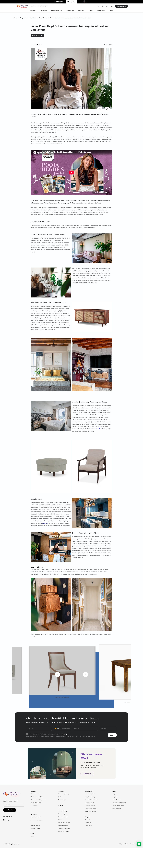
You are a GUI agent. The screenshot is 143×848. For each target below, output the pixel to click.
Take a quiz (87, 774)
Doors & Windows (56, 10)
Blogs (113, 794)
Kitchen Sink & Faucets (64, 822)
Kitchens (33, 10)
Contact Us (88, 822)
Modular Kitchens (35, 794)
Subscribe (10, 810)
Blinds (59, 797)
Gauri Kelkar (37, 45)
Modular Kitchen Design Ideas (38, 799)
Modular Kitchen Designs (91, 799)
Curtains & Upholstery (63, 794)
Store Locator (88, 825)
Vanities (60, 819)
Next (85, 674)
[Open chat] (139, 844)
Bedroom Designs (89, 802)
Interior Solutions (116, 799)
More (111, 10)
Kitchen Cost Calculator (37, 797)
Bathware (81, 10)
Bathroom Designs (90, 805)
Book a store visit (121, 6)
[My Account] (102, 6)
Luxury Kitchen (34, 805)
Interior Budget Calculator (119, 802)
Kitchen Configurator (36, 802)
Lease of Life (98, 429)
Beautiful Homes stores (118, 805)
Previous (57, 674)
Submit (112, 735)
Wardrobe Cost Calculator (37, 820)
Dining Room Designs (90, 808)
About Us (87, 819)
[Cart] (111, 6)
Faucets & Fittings (62, 811)
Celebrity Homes (116, 808)
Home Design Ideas (90, 794)
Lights (91, 10)
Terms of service (135, 844)
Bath (59, 808)
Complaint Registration (64, 828)
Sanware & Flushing (63, 817)
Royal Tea (45, 523)
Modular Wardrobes (36, 817)
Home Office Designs (90, 811)
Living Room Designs (90, 797)
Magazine (115, 797)
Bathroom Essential (63, 825)
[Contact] (98, 6)
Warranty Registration (63, 831)
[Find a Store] (107, 6)
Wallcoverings (61, 799)
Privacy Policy (123, 844)
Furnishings (70, 10)
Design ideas (101, 10)
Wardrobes (43, 10)
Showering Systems (63, 814)
